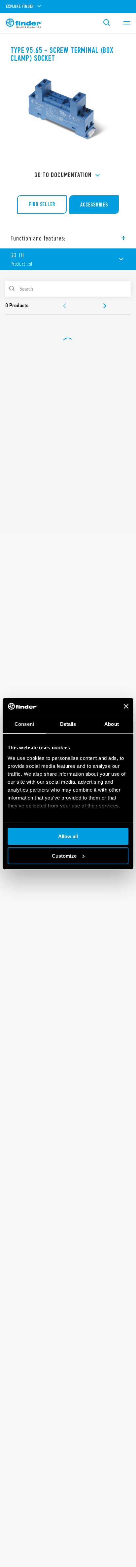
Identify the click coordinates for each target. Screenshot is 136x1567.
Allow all (68, 836)
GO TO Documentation (62, 175)
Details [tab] (68, 724)
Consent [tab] (24, 724)
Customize (64, 856)
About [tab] (111, 724)
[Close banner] (126, 706)
